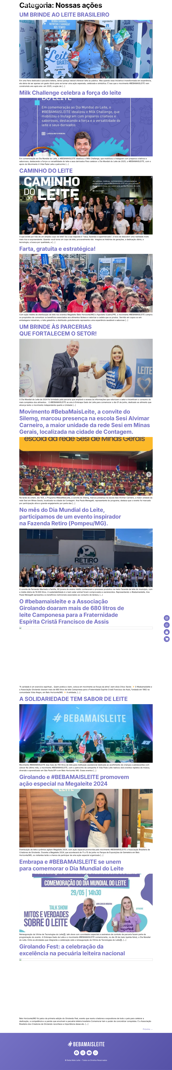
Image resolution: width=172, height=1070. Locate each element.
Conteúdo (122, 5)
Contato (137, 5)
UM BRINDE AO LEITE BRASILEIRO (64, 14)
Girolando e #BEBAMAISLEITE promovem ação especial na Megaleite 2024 (74, 780)
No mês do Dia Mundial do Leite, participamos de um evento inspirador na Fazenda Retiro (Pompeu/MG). (70, 516)
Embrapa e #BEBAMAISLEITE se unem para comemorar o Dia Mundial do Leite (71, 865)
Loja (147, 5)
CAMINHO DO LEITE (46, 170)
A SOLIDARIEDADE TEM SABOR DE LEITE (73, 698)
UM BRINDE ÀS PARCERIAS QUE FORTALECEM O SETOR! (58, 330)
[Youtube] (89, 1052)
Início (98, 5)
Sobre (108, 5)
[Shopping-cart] (167, 639)
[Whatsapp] (95, 1052)
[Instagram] (82, 1052)
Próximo (148, 1029)
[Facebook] (76, 1052)
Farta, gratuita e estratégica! (57, 248)
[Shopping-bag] (167, 632)
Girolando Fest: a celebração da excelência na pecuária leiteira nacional (72, 950)
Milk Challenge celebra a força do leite (70, 92)
